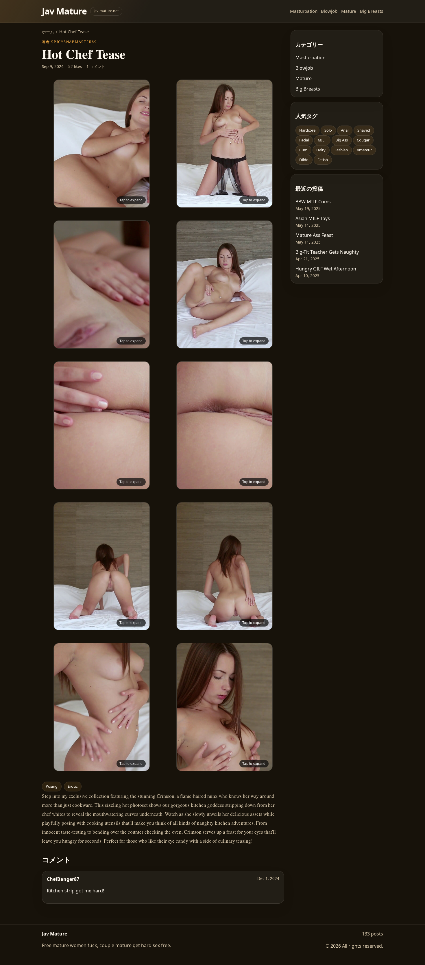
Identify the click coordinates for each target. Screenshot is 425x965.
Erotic (72, 786)
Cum (303, 149)
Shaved (363, 130)
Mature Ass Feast (314, 235)
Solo (328, 130)
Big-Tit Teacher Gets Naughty (327, 252)
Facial (304, 140)
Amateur (364, 149)
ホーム (48, 31)
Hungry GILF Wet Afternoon (325, 269)
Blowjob (329, 11)
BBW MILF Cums (313, 201)
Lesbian (341, 149)
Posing (52, 786)
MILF (322, 140)
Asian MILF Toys (312, 218)
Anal (344, 130)
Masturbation (303, 11)
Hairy (321, 149)
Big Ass (341, 140)
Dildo (303, 159)
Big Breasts (371, 11)
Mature (348, 11)
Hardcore (307, 130)
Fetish (322, 159)
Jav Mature (64, 11)
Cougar (363, 140)
